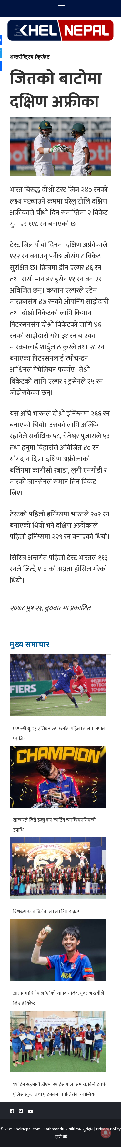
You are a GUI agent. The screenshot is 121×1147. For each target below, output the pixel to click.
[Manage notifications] (106, 1133)
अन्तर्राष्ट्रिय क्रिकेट (30, 56)
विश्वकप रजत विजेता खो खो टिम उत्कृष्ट (46, 912)
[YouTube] (30, 1112)
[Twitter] (21, 1112)
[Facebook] (12, 1112)
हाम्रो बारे (61, 1136)
